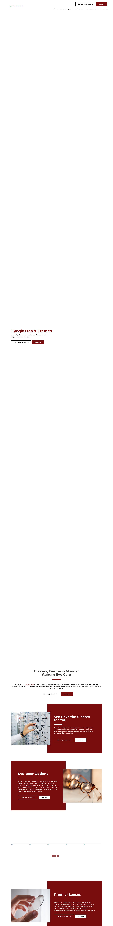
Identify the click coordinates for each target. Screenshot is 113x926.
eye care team (29, 685)
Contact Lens (90, 9)
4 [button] (60, 856)
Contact (105, 9)
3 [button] (58, 856)
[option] (20, 848)
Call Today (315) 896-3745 (85, 4)
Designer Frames (80, 9)
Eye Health (98, 9)
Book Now (102, 4)
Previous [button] (9, 849)
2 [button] (55, 856)
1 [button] (53, 856)
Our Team (63, 9)
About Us (55, 9)
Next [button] (104, 849)
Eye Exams (71, 9)
